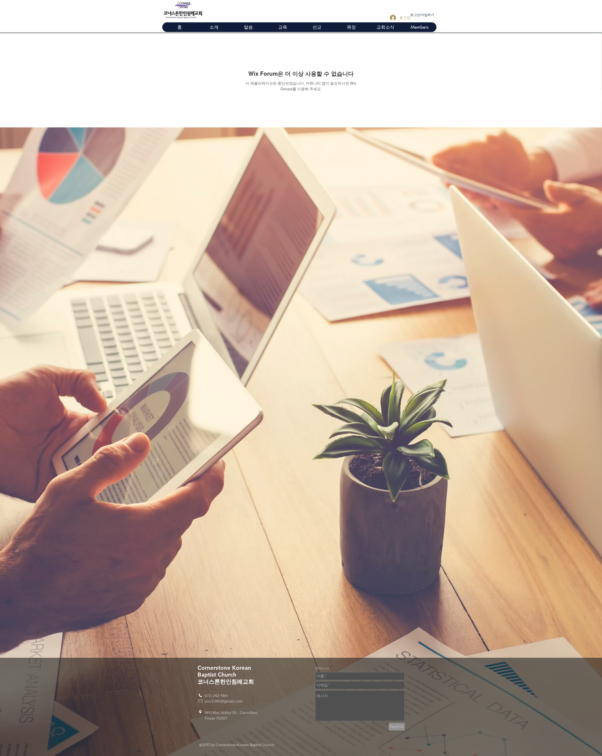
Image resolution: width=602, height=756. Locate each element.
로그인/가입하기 (422, 15)
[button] (282, 27)
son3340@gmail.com (223, 701)
